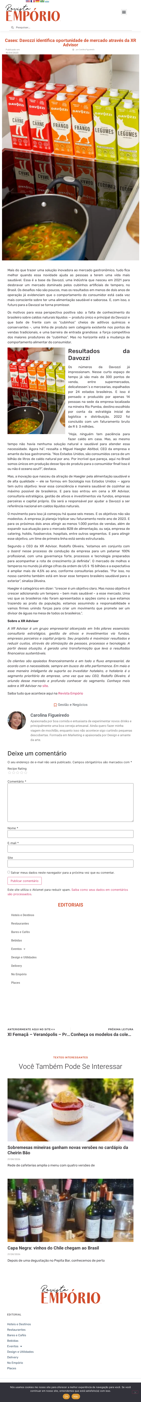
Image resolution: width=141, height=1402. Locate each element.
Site (10, 857)
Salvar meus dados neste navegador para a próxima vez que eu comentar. (62, 872)
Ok (66, 1396)
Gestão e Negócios (73, 705)
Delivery (16, 966)
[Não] (135, 1392)
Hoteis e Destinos (22, 915)
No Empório (19, 974)
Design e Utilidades (24, 957)
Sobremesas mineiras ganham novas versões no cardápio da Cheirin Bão (68, 1150)
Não (75, 1396)
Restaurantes (20, 923)
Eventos (16, 949)
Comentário (17, 781)
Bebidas (16, 940)
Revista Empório (70, 693)
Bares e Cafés (20, 932)
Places (15, 982)
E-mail (13, 842)
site (45, 686)
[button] (124, 12)
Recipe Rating (17, 768)
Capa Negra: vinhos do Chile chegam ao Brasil (53, 1248)
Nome (13, 828)
